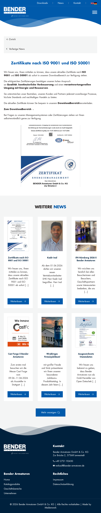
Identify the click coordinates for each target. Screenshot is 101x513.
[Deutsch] (95, 3)
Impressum (58, 479)
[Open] (94, 12)
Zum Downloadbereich (18, 109)
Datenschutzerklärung (63, 484)
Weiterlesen (16, 301)
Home (7, 479)
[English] (92, 3)
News (61, 3)
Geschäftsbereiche (13, 488)
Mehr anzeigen (48, 412)
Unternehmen (10, 493)
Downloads (42, 3)
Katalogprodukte (12, 484)
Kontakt (77, 3)
